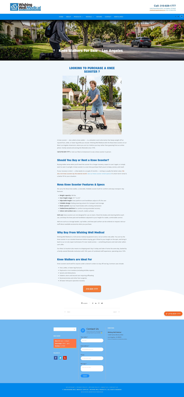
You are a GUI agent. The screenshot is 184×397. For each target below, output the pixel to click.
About (68, 17)
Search (74, 329)
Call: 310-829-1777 (165, 5)
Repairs (99, 17)
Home (61, 17)
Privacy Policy (82, 387)
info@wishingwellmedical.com (157, 10)
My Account (70, 387)
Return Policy (94, 387)
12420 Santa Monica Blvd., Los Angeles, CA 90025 (163, 8)
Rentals (89, 17)
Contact (108, 17)
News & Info (118, 17)
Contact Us (114, 387)
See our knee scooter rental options (99, 174)
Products (77, 17)
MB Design (100, 392)
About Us (104, 387)
